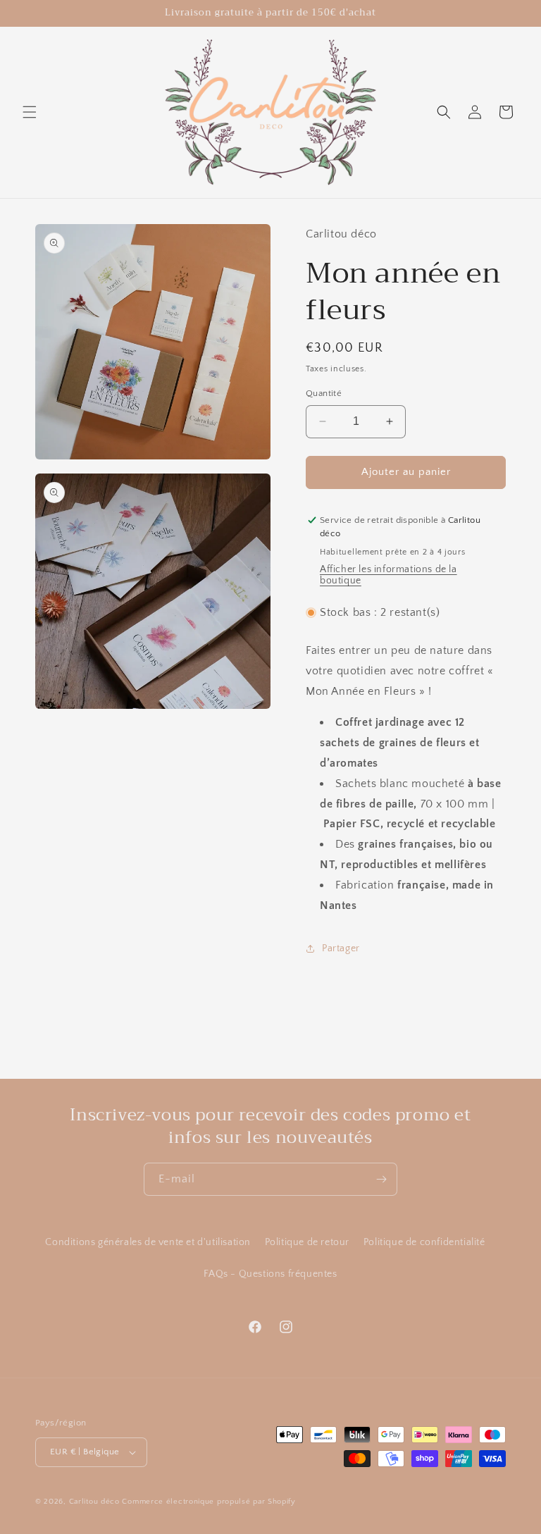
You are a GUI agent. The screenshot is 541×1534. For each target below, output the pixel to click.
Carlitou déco (94, 1501)
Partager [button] (341, 948)
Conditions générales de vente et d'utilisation (148, 1242)
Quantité (324, 393)
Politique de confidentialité (424, 1242)
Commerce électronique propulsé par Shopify (208, 1501)
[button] (29, 112)
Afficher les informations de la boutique (388, 575)
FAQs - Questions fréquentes (270, 1274)
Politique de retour (307, 1242)
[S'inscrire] (381, 1179)
